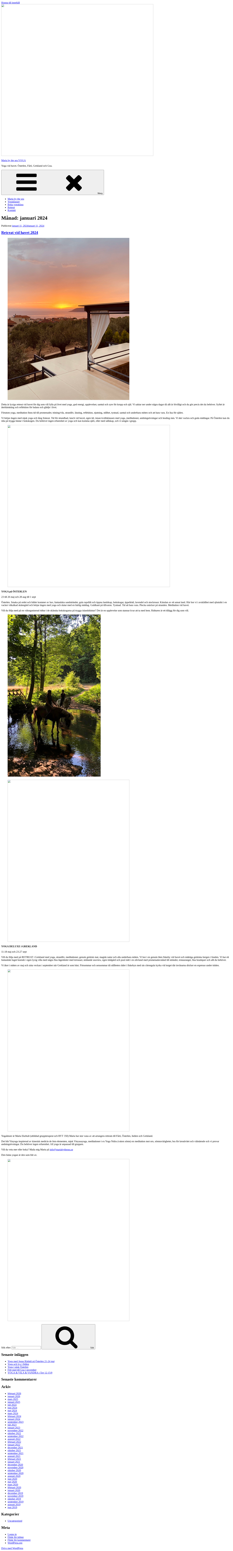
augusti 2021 (14, 1456)
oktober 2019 (14, 1499)
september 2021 (15, 1453)
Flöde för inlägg (16, 1537)
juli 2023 (12, 1424)
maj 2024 (12, 1410)
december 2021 (15, 1447)
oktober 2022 (14, 1433)
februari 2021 (14, 1459)
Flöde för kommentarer (19, 1540)
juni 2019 (12, 1507)
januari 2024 (14, 1419)
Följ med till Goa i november (22, 1370)
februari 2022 (14, 1442)
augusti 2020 (14, 1476)
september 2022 (15, 1436)
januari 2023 (14, 1427)
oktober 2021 (14, 1450)
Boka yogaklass (15, 204)
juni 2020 (12, 1479)
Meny (100, 193)
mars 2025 (13, 1399)
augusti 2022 (14, 1439)
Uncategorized (15, 1521)
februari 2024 (14, 1416)
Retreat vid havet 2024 (19, 232)
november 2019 (15, 1496)
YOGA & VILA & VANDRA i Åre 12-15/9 (30, 1372)
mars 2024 (13, 1413)
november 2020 (15, 1467)
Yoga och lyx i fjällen (18, 1364)
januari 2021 (14, 1461)
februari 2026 (14, 1393)
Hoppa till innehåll (10, 2)
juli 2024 (12, 1404)
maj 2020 (12, 1481)
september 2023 (15, 1422)
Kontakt (12, 210)
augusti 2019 (14, 1504)
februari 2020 (14, 1487)
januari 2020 (14, 1490)
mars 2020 (13, 1484)
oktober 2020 (14, 1470)
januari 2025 (14, 1402)
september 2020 (15, 1473)
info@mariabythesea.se (61, 1149)
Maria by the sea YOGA (13, 160)
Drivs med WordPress (12, 1548)
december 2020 (15, 1464)
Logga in (12, 1534)
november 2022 (15, 1430)
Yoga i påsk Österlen (18, 1367)
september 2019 (15, 1501)
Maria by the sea (16, 199)
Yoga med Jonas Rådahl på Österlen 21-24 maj (31, 1361)
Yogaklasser (14, 201)
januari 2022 (14, 1444)
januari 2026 (14, 1396)
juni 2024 (12, 1407)
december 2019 (15, 1493)
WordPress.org (15, 1543)
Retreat (11, 207)
